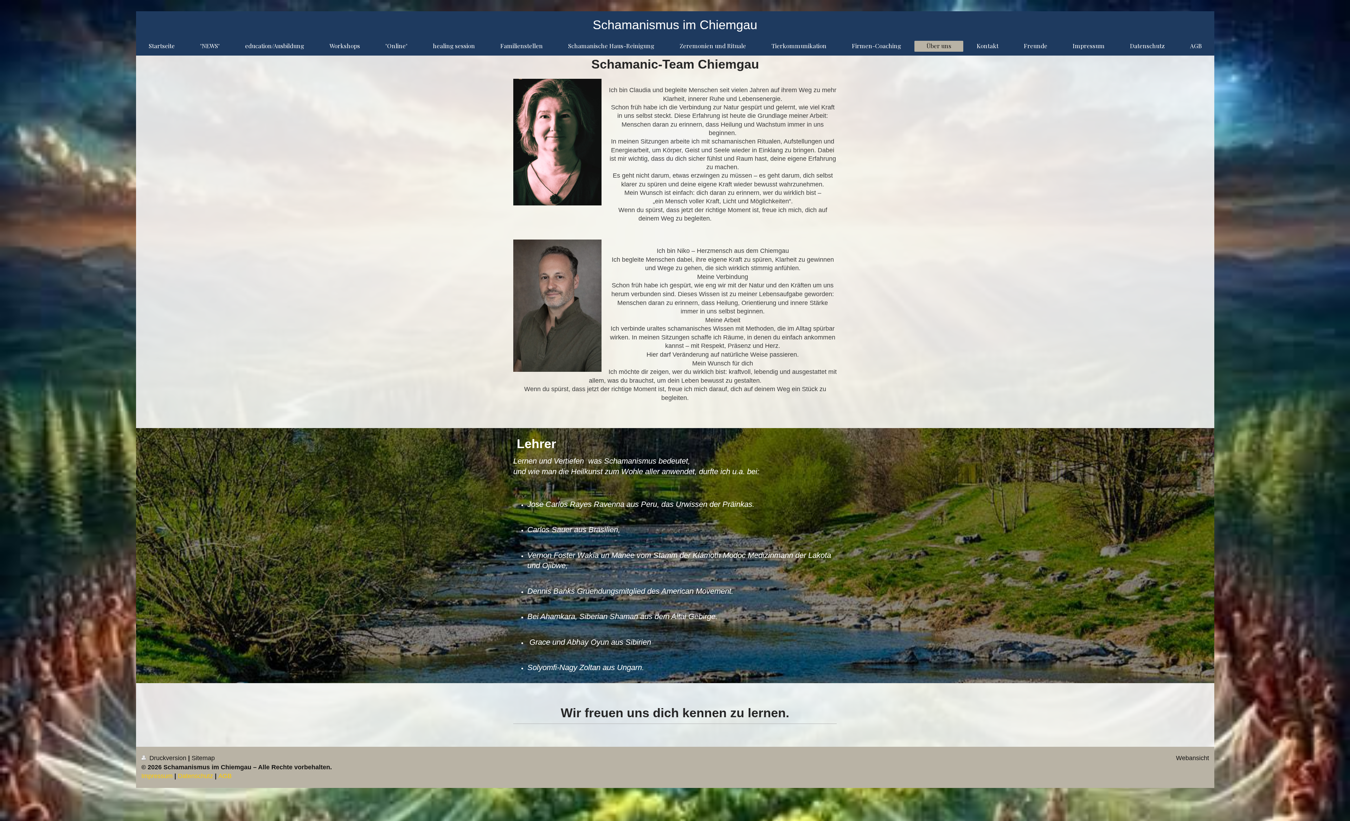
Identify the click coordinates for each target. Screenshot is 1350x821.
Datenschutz (195, 775)
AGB (225, 775)
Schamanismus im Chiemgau (675, 25)
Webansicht (1192, 758)
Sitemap (203, 758)
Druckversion (168, 758)
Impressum (157, 775)
